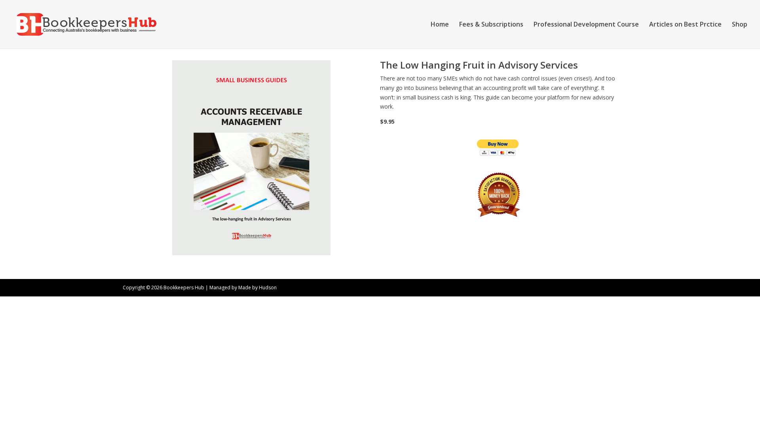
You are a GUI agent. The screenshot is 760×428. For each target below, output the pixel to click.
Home (440, 25)
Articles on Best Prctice (685, 25)
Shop (739, 25)
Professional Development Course (586, 25)
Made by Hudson (257, 287)
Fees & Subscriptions (491, 25)
